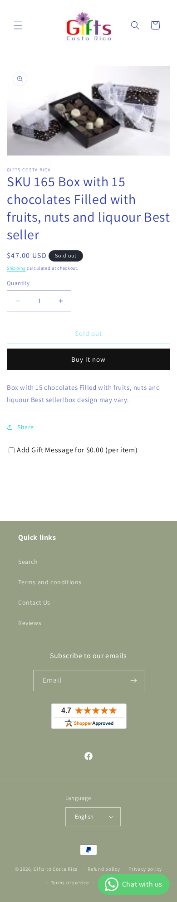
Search (28, 562)
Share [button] (25, 427)
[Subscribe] (134, 680)
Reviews (29, 623)
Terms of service (70, 882)
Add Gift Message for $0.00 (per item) (77, 450)
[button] (18, 25)
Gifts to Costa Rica (56, 869)
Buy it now (88, 359)
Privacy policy (145, 869)
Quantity (18, 283)
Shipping (16, 268)
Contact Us (34, 602)
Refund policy (104, 869)
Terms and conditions (50, 582)
